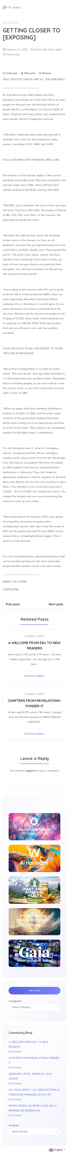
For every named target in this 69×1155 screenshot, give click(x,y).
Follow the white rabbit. (48, 49)
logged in (30, 770)
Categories (15, 1001)
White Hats (13, 54)
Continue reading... (34, 676)
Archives (14, 1125)
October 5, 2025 (34, 636)
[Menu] (5, 7)
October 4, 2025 (34, 694)
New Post (34, 990)
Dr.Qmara (12, 22)
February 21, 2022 (17, 49)
